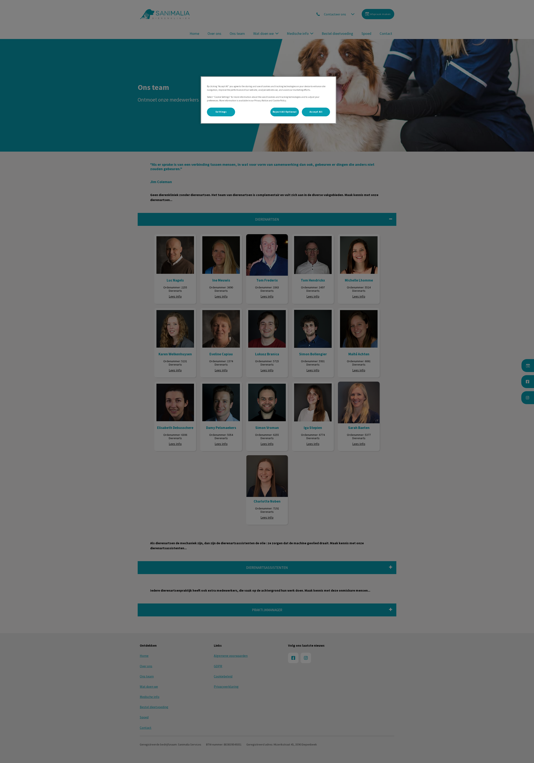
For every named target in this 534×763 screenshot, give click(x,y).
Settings (221, 111)
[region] (268, 100)
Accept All (316, 111)
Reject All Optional (285, 111)
